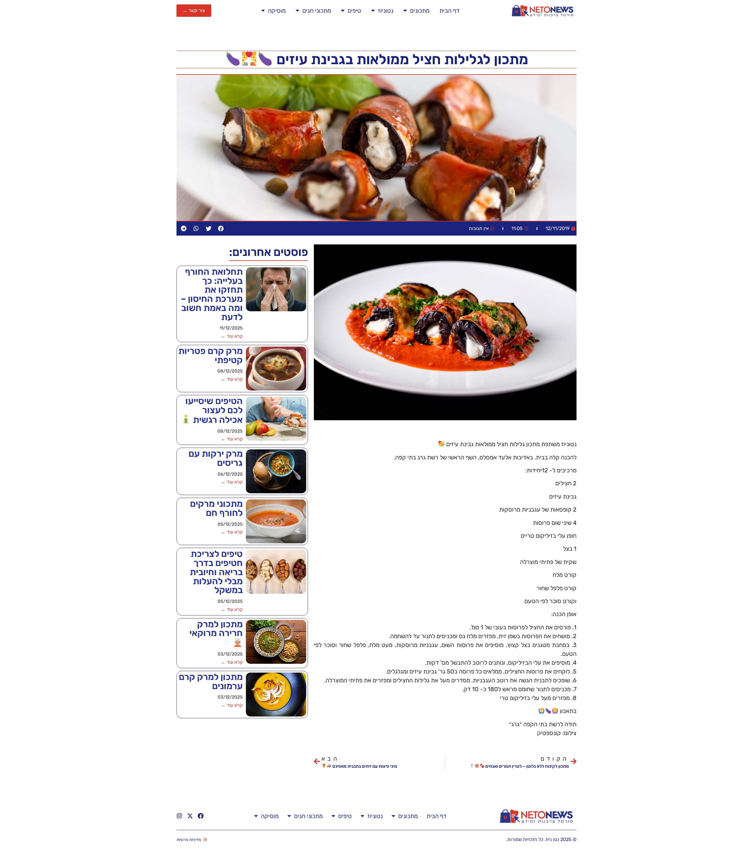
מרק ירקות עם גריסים (216, 458)
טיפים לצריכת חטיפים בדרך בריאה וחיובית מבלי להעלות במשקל (216, 571)
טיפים (354, 10)
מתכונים (419, 10)
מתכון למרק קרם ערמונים (211, 681)
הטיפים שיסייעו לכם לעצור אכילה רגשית (214, 410)
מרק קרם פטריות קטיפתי (210, 355)
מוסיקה (277, 10)
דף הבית (449, 10)
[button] (220, 228)
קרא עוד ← (232, 336)
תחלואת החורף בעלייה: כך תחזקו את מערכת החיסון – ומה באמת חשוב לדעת (212, 294)
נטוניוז (385, 10)
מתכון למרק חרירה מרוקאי (216, 629)
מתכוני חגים (316, 10)
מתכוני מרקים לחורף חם (216, 508)
